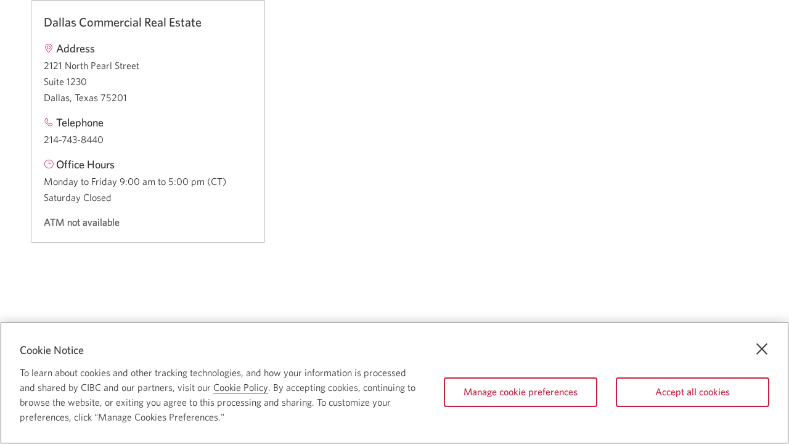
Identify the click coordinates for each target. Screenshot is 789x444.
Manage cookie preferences (521, 391)
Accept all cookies (692, 391)
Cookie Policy (240, 387)
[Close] (761, 349)
